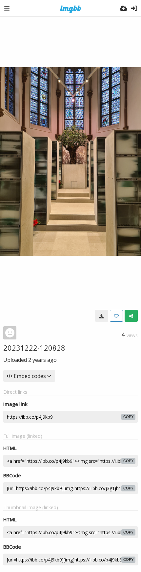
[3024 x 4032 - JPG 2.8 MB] (101, 316)
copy (128, 417)
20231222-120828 (34, 348)
